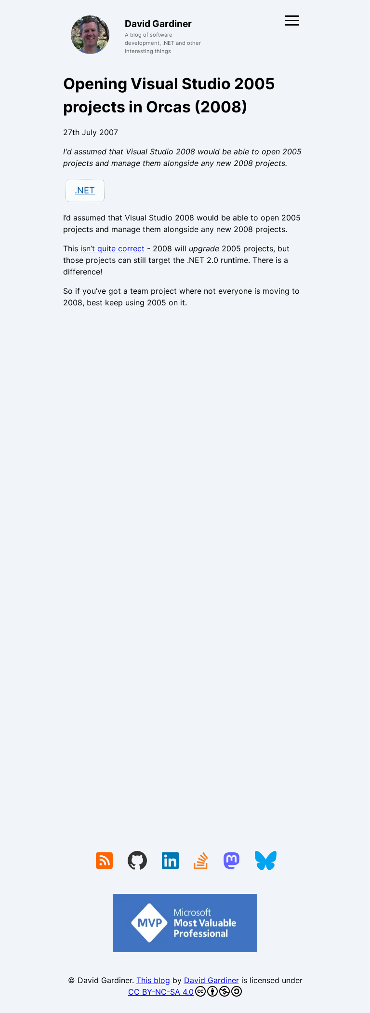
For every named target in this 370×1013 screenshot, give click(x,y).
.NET (85, 190)
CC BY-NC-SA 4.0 (161, 992)
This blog (153, 980)
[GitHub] (137, 861)
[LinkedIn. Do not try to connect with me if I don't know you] (170, 861)
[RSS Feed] (104, 861)
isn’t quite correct (112, 248)
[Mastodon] (231, 861)
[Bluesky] (266, 861)
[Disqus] (185, 448)
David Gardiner (211, 980)
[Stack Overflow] (201, 861)
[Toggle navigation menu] (292, 20)
